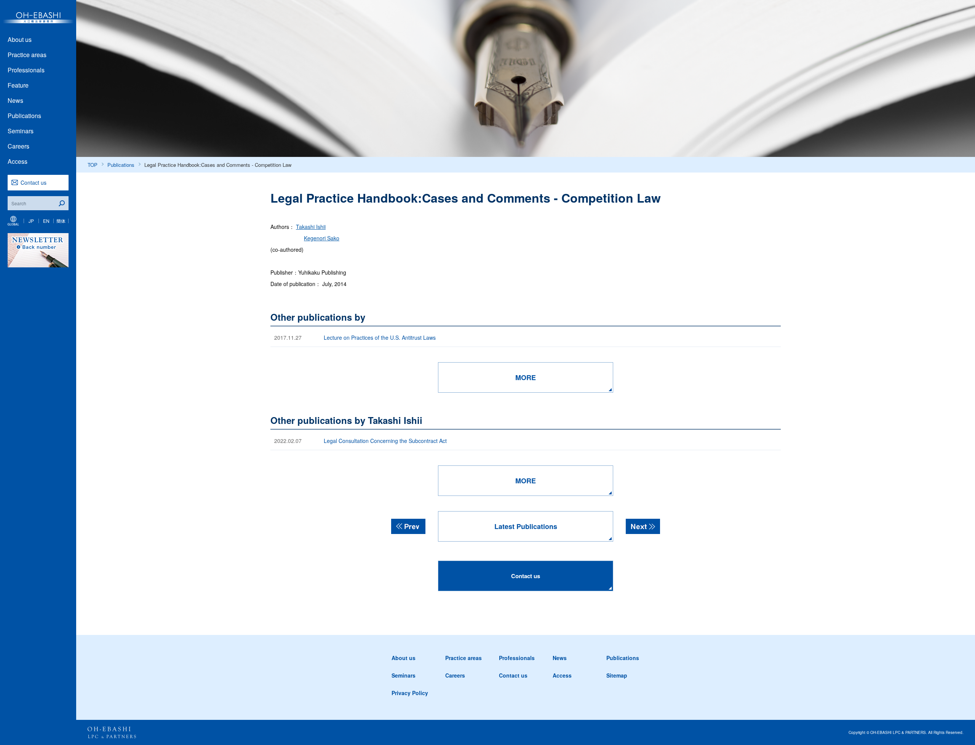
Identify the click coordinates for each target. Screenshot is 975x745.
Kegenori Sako (321, 238)
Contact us (33, 182)
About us (20, 39)
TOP (93, 164)
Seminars (21, 130)
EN (46, 220)
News (15, 100)
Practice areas (27, 54)
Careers (18, 146)
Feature (18, 85)
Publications (24, 115)
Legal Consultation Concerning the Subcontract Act (385, 440)
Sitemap (616, 675)
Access (17, 161)
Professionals (26, 70)
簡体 (61, 220)
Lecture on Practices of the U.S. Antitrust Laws (380, 337)
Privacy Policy (410, 693)
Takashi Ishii (311, 226)
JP (31, 220)
